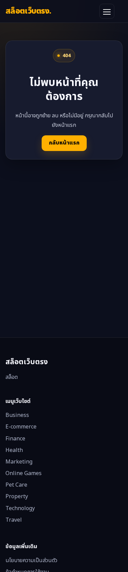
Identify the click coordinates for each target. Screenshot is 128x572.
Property (16, 496)
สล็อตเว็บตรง (28, 11)
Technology (20, 508)
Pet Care (16, 485)
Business (17, 415)
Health (14, 450)
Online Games (23, 473)
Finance (15, 439)
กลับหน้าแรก (64, 143)
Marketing (18, 462)
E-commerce (21, 427)
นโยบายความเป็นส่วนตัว (31, 560)
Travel (13, 520)
